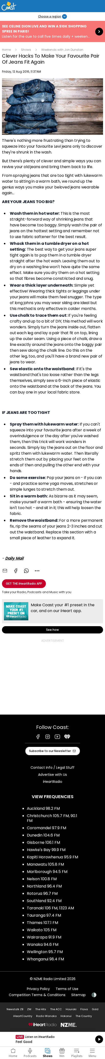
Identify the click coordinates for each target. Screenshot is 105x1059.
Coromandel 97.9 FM (46, 828)
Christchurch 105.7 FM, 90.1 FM (52, 818)
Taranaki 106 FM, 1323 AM (50, 908)
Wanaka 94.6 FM (42, 944)
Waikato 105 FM (41, 930)
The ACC (56, 1009)
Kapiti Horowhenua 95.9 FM (52, 857)
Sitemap (78, 994)
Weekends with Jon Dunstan (62, 50)
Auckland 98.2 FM (43, 808)
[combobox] (37, 571)
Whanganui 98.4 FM (45, 959)
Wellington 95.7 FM (45, 952)
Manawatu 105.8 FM (45, 864)
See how (52, 616)
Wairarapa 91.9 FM (44, 937)
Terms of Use (67, 988)
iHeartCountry (22, 1016)
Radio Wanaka (46, 1016)
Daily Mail (14, 558)
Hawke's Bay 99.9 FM (46, 850)
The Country (83, 1016)
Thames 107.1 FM (42, 922)
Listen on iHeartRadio (52, 1039)
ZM (29, 1009)
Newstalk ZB (15, 1009)
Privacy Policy (38, 988)
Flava (84, 1009)
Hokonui (66, 1016)
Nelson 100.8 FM (42, 879)
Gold (95, 1009)
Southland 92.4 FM (44, 901)
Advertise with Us (52, 774)
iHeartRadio (52, 781)
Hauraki (71, 1009)
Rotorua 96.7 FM (42, 893)
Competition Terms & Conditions (37, 994)
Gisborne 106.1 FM (43, 842)
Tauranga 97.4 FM (44, 915)
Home (6, 50)
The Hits (40, 1009)
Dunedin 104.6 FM (43, 835)
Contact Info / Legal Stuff (52, 767)
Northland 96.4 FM (44, 886)
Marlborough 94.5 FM (47, 871)
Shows (26, 50)
